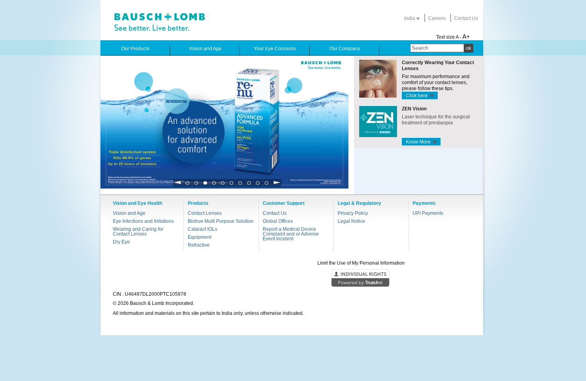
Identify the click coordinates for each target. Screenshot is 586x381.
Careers (437, 18)
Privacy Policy (353, 213)
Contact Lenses (205, 213)
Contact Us (466, 18)
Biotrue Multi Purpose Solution (221, 221)
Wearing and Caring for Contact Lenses (138, 231)
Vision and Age (129, 213)
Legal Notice (351, 221)
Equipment (199, 237)
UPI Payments (428, 213)
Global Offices (278, 221)
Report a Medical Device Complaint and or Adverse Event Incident (291, 234)
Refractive (199, 245)
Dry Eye (121, 242)
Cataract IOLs (202, 229)
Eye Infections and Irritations (143, 221)
